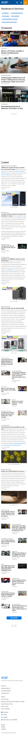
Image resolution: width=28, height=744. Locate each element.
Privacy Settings (5, 709)
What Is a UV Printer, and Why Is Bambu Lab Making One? (12, 52)
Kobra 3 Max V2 (18, 216)
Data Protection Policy (7, 704)
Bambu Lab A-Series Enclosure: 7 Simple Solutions (17, 403)
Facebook (5, 712)
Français (3, 727)
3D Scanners (5, 16)
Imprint (3, 696)
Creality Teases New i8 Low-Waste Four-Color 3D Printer (8, 247)
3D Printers (5, 13)
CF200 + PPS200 (5, 174)
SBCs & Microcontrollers (9, 22)
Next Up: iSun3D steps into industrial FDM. (12, 308)
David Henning (16, 532)
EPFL (21, 430)
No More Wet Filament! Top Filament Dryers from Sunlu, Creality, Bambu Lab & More (19, 608)
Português (3, 729)
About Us (3, 686)
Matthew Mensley (5, 83)
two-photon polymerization (17, 443)
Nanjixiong (10, 269)
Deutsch (3, 726)
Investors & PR (5, 693)
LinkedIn (5, 717)
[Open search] (17, 2)
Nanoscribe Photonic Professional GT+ (12, 445)
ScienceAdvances (16, 464)
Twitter (5, 714)
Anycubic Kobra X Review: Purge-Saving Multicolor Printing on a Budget (8, 594)
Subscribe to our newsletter (10, 719)
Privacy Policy (5, 699)
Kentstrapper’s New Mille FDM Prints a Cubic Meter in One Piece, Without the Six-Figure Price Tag (19, 528)
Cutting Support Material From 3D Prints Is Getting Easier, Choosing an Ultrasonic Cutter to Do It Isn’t (13, 80)
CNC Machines (15, 16)
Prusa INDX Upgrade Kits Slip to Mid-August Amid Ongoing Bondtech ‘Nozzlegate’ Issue (8, 568)
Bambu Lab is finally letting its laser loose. (12, 471)
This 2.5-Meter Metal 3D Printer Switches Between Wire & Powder (8, 542)
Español (3, 724)
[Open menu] (21, 2)
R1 (12, 473)
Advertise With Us (5, 688)
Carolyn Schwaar (5, 54)
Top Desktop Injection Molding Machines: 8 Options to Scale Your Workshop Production (7, 362)
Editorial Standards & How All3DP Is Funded (12, 701)
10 (15, 624)
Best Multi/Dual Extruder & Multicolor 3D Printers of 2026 (12, 107)
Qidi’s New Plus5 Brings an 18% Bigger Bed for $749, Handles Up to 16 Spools (19, 554)
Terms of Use (4, 706)
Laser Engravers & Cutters (9, 19)
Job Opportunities (6, 690)
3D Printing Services (16, 13)
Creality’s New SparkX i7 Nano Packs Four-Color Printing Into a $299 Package (7, 415)
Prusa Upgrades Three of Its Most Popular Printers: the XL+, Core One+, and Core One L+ (8, 514)
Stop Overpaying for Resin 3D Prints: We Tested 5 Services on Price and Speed (19, 582)
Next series (14, 312)
